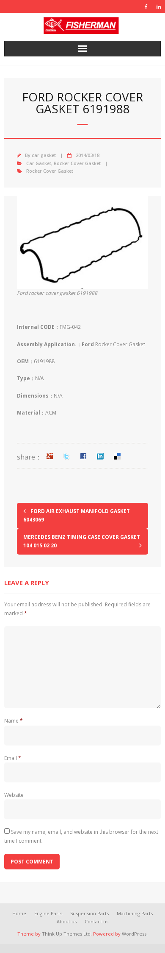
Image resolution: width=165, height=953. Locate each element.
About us (67, 921)
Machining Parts (135, 913)
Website (14, 795)
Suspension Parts (89, 913)
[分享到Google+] (49, 456)
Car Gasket (38, 163)
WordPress (134, 934)
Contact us (96, 921)
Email (12, 758)
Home (19, 913)
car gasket (44, 155)
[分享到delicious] (117, 456)
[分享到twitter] (66, 456)
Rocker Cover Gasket (77, 163)
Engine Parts (48, 913)
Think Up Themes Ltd (66, 934)
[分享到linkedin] (100, 456)
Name (13, 720)
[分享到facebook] (83, 456)
